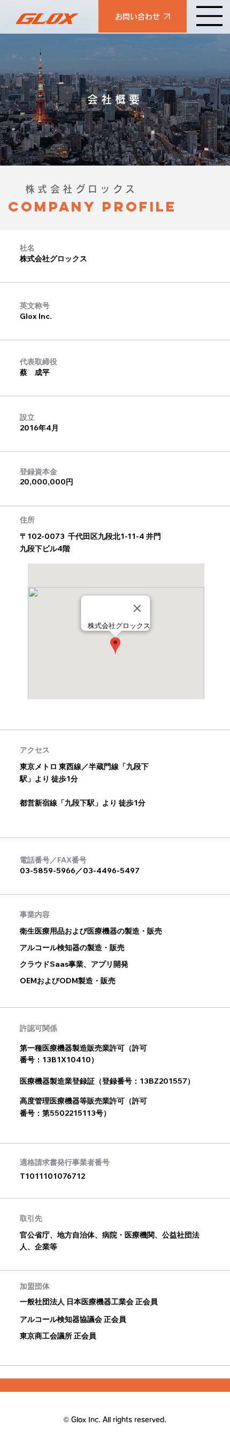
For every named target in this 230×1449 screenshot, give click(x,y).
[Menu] (209, 16)
